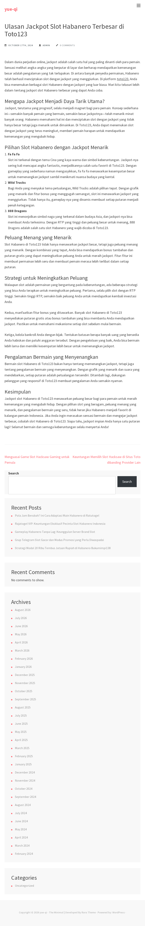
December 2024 (25, 772)
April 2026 (21, 642)
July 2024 (21, 813)
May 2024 (21, 829)
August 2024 (23, 805)
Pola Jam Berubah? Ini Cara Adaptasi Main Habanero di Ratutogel (57, 515)
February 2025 (24, 756)
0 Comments (67, 45)
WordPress (118, 912)
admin (46, 45)
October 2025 (23, 691)
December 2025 (25, 675)
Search (13, 473)
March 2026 (22, 650)
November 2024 (25, 780)
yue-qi (11, 9)
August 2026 (23, 610)
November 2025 (25, 683)
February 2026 (24, 658)
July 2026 (21, 618)
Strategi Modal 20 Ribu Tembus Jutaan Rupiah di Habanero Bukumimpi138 (63, 548)
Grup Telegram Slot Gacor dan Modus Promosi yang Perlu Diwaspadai (59, 540)
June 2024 (21, 821)
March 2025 (22, 748)
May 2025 (21, 732)
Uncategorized (24, 885)
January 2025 (23, 764)
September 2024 (25, 797)
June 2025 (21, 723)
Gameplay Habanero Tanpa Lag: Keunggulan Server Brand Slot (55, 532)
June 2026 (21, 626)
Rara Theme (89, 912)
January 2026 (23, 667)
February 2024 (24, 853)
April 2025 (21, 740)
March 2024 (22, 845)
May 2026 (21, 634)
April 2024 (21, 837)
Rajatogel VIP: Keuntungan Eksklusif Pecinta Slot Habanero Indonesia (60, 523)
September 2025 (25, 699)
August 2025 (23, 707)
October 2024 (23, 788)
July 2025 (21, 715)
